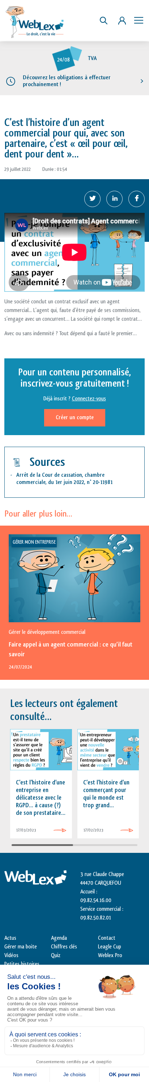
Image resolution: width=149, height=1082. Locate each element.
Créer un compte (75, 417)
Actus (10, 938)
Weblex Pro (110, 955)
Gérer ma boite (20, 947)
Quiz (55, 955)
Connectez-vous (89, 398)
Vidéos (11, 955)
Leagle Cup (109, 947)
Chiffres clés (64, 947)
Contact (106, 938)
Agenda (59, 938)
